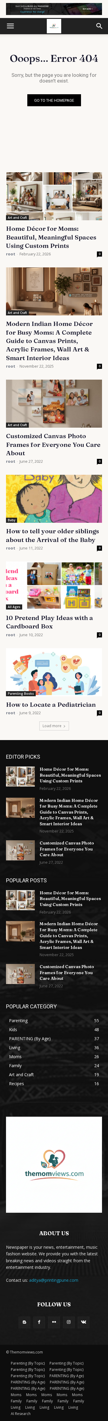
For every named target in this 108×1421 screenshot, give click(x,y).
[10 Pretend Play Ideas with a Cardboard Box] (54, 585)
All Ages (14, 607)
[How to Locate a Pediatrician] (54, 672)
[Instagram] (69, 1322)
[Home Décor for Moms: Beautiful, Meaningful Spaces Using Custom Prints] (54, 196)
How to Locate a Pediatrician (51, 704)
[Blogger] (24, 1322)
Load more (52, 725)
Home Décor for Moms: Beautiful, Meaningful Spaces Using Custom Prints (51, 236)
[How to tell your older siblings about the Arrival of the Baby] (54, 499)
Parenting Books (21, 693)
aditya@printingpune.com (53, 1280)
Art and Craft (17, 217)
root (10, 254)
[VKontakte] (83, 1322)
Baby (11, 520)
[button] (10, 26)
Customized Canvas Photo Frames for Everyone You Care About (53, 444)
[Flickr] (54, 1322)
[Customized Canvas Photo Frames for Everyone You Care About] (54, 404)
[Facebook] (39, 1322)
